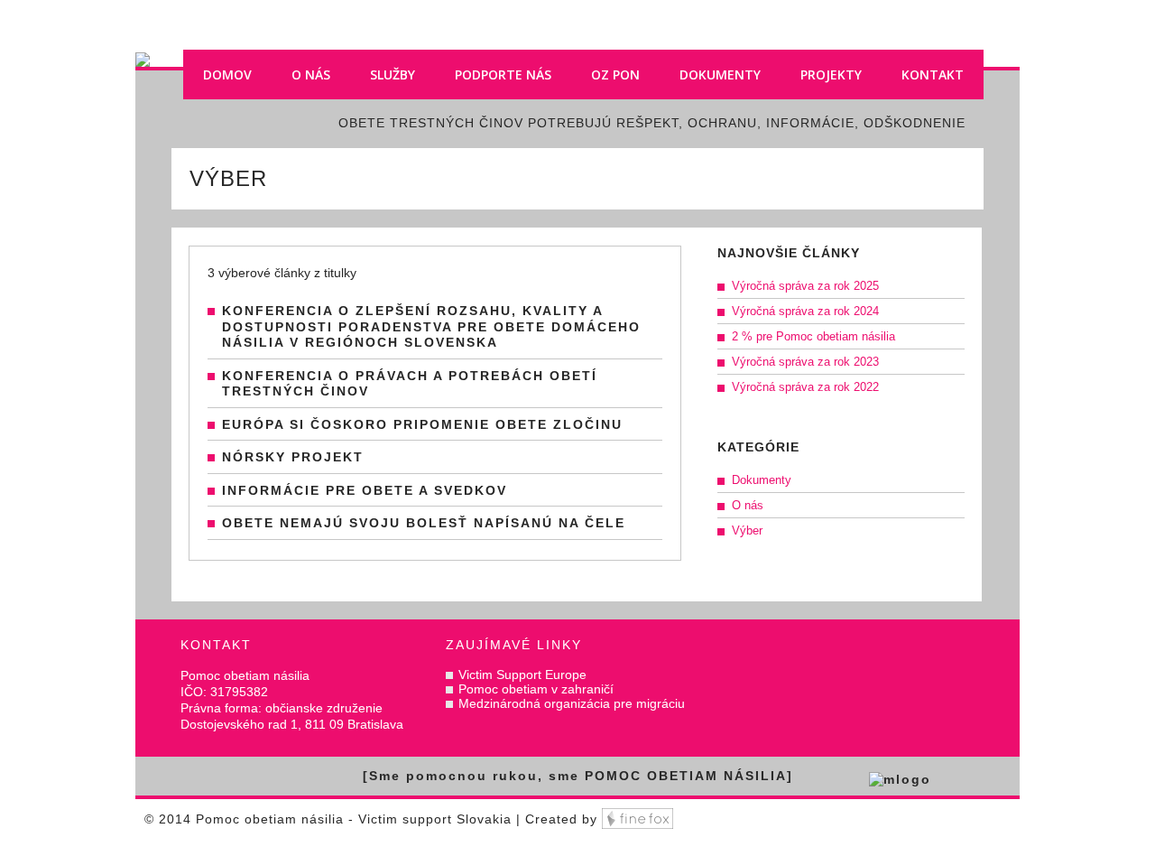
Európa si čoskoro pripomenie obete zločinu (422, 424)
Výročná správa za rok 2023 (805, 361)
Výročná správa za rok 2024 (805, 311)
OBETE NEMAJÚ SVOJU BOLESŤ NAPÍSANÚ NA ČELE (423, 523)
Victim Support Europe (522, 674)
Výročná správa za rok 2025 (805, 286)
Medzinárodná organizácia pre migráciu (571, 703)
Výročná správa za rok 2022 (805, 387)
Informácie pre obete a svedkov (364, 490)
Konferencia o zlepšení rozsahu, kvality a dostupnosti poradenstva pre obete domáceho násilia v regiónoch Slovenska (431, 326)
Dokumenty (761, 480)
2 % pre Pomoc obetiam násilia (813, 336)
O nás (747, 505)
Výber (747, 530)
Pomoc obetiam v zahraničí (536, 689)
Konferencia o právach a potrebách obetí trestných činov (409, 383)
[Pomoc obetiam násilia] (577, 8)
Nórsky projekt (293, 457)
